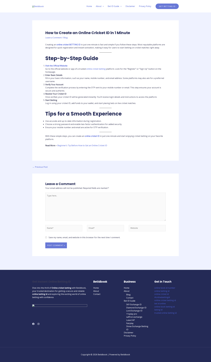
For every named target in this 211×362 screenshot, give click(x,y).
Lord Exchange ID (134, 310)
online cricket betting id (165, 300)
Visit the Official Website (56, 65)
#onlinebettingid (162, 297)
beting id (158, 309)
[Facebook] (33, 324)
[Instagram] (38, 324)
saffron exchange (134, 317)
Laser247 (130, 320)
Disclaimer (130, 6)
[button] (102, 6)
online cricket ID (92, 136)
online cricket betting (96, 69)
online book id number (164, 288)
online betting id (161, 291)
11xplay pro (131, 314)
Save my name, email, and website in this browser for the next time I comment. (84, 237)
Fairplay (129, 323)
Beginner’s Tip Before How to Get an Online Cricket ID (82, 145)
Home (89, 6)
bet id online (160, 303)
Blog (65, 37)
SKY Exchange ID (134, 304)
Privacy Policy (145, 6)
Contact (96, 294)
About (98, 6)
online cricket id (161, 294)
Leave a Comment (53, 37)
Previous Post (40, 167)
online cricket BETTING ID (68, 44)
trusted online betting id (165, 313)
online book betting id (164, 306)
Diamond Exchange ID (136, 307)
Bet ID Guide (113, 6)
